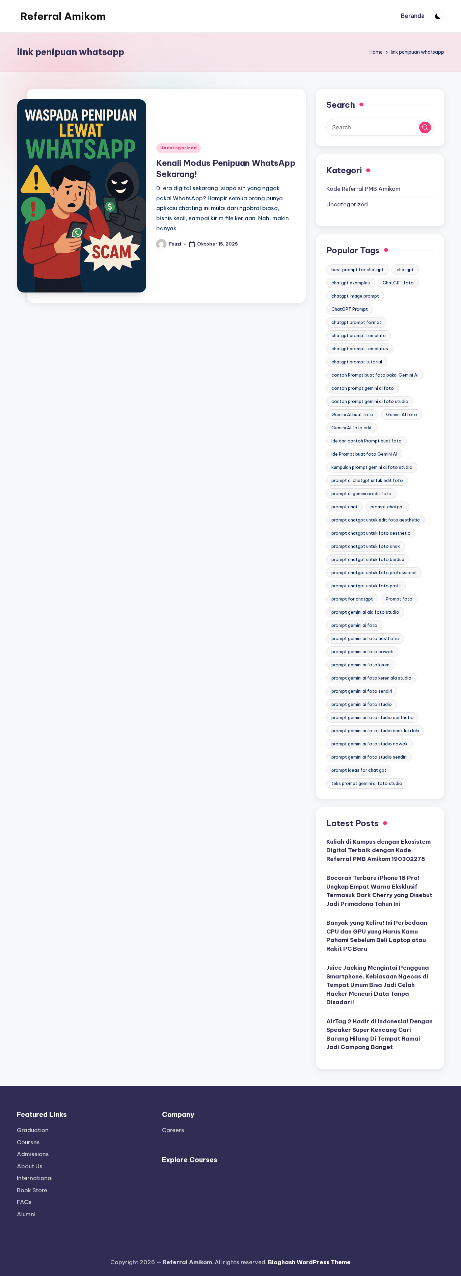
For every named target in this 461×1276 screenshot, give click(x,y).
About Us (30, 1166)
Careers (173, 1130)
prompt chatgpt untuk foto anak (365, 546)
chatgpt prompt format (356, 322)
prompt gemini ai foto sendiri (361, 691)
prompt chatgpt (387, 506)
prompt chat (344, 506)
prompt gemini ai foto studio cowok (369, 743)
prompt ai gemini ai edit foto (361, 493)
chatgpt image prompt (355, 296)
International (35, 1178)
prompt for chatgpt (352, 599)
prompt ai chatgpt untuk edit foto (367, 480)
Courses (28, 1142)
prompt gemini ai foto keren (360, 664)
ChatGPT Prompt (349, 309)
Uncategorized (178, 147)
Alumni (26, 1214)
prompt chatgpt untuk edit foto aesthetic (375, 519)
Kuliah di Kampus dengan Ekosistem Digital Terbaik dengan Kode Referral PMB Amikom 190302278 (378, 850)
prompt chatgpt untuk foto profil (366, 585)
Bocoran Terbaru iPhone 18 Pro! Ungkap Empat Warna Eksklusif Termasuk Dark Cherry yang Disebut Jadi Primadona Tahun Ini (379, 891)
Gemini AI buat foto (352, 414)
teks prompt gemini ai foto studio (366, 783)
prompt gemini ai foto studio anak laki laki (375, 730)
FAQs (24, 1202)
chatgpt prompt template (358, 335)
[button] (425, 127)
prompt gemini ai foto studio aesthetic (372, 717)
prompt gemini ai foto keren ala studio (371, 678)
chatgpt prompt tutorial (356, 361)
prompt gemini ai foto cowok (362, 651)
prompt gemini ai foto (354, 625)
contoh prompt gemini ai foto (362, 388)
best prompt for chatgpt (357, 269)
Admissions (33, 1154)
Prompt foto (399, 599)
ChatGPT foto (398, 282)
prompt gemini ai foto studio (361, 704)
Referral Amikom (63, 16)
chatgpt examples (350, 282)
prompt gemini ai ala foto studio (365, 612)
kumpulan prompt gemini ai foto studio (371, 467)
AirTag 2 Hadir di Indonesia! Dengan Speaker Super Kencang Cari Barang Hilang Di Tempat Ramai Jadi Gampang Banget (379, 1034)
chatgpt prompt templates (359, 348)
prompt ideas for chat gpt (358, 770)
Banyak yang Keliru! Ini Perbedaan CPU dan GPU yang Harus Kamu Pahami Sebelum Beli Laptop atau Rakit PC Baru (376, 935)
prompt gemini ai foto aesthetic (365, 638)
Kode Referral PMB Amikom (363, 189)
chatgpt (405, 269)
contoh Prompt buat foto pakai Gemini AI (374, 375)
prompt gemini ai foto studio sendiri (369, 757)
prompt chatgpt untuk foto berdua (367, 559)
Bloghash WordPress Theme (309, 1262)
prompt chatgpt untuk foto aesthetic (370, 533)
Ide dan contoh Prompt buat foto (366, 440)
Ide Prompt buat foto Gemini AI (364, 454)
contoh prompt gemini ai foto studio (369, 401)
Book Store (32, 1190)
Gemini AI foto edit (351, 427)
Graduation (33, 1130)
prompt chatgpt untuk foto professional (373, 572)
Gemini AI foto (401, 414)
